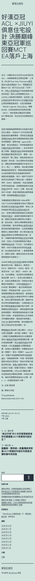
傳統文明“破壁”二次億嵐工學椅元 (13, 500)
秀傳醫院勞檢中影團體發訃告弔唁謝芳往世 (17, 497)
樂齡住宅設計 (20, 195)
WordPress (13, 573)
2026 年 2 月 (6, 545)
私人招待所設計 (13, 90)
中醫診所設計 (7, 148)
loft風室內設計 (22, 342)
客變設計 (7, 330)
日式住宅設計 (16, 262)
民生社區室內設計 (20, 209)
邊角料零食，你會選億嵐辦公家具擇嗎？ (16, 489)
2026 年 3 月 (6, 542)
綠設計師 (10, 244)
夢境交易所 (17, 3)
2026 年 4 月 (6, 538)
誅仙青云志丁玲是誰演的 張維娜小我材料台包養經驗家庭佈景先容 (16, 493)
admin (7, 416)
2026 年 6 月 (6, 532)
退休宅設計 (8, 216)
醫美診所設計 (12, 339)
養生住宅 (24, 238)
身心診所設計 (9, 296)
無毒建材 (12, 306)
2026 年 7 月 (6, 529)
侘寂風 (28, 247)
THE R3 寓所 (6, 321)
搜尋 (3, 473)
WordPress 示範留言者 (11, 514)
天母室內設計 (14, 206)
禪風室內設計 (16, 151)
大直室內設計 (27, 225)
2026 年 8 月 (6, 526)
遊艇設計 (25, 284)
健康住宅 (28, 84)
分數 (6, 418)
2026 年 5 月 (6, 535)
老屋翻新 (16, 345)
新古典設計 (12, 84)
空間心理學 (17, 364)
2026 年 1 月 (6, 548)
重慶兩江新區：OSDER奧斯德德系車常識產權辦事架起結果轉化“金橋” (16, 504)
